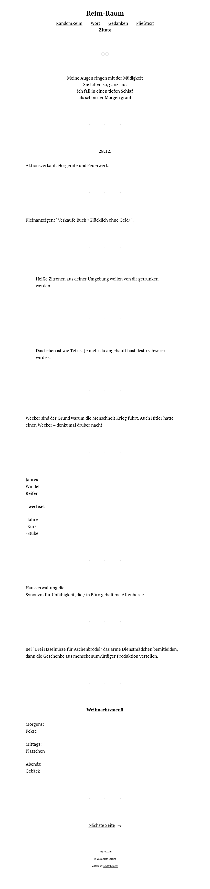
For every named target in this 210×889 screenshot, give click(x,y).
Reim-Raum (105, 13)
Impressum (105, 851)
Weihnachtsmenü (105, 709)
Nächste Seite (105, 825)
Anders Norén (110, 866)
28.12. (105, 151)
